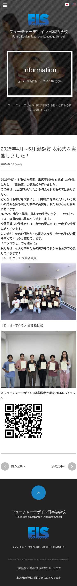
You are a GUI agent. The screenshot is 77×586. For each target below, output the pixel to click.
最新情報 (32, 81)
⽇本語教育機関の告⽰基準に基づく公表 (38, 568)
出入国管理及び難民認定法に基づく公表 (38, 577)
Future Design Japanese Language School (30, 559)
